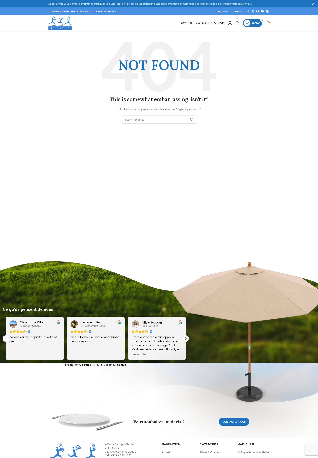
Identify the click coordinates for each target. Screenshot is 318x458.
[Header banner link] (159, 3)
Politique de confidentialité (253, 452)
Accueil (166, 452)
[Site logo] (60, 22)
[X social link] (252, 11)
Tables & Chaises (209, 452)
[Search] (237, 23)
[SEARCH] (192, 119)
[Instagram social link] (257, 11)
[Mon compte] (230, 23)
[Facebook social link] (248, 11)
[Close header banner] (313, 3)
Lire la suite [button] (139, 354)
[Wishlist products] (268, 23)
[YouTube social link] (262, 11)
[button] (186, 338)
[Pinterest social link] (267, 11)
